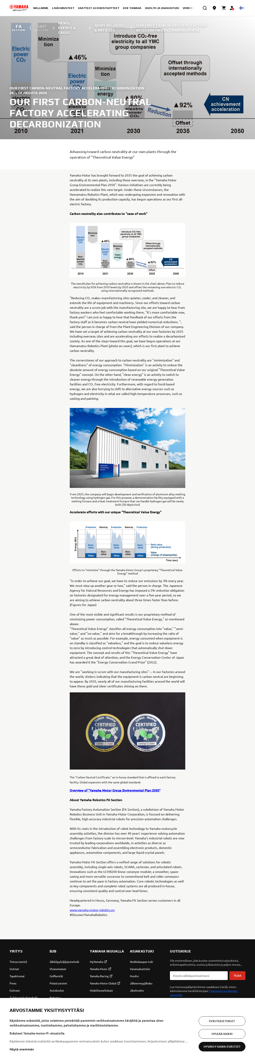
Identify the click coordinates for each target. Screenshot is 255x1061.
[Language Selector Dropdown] (241, 8)
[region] (127, 1029)
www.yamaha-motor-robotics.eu (92, 910)
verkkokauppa (194, 8)
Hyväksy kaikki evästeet (222, 1046)
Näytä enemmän (22, 1049)
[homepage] (19, 8)
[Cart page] (224, 8)
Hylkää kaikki (222, 1034)
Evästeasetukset (222, 1021)
